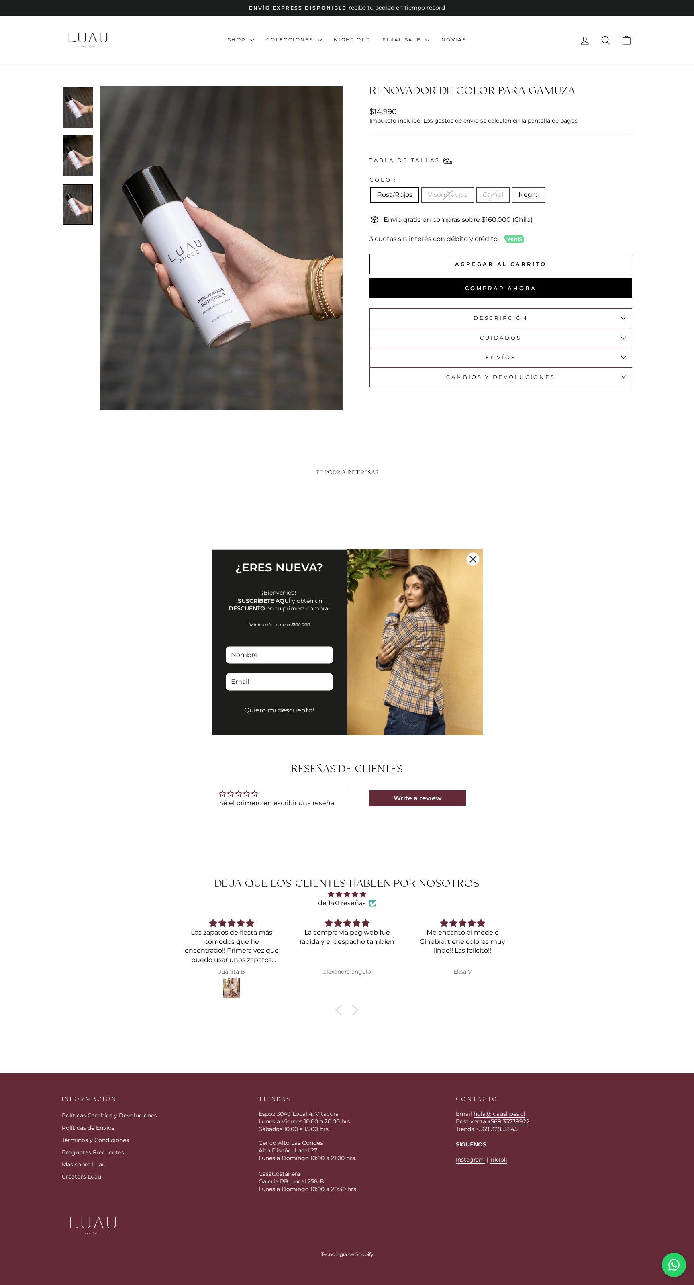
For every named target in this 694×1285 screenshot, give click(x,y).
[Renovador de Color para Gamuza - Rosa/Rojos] (113, 706)
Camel (493, 194)
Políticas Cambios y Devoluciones (109, 1115)
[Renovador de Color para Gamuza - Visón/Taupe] (124, 706)
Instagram (470, 1159)
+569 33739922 (508, 1121)
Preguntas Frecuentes (93, 1152)
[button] (341, 1009)
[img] (347, 894)
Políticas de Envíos (88, 1128)
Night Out (352, 40)
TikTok (498, 1159)
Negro (528, 194)
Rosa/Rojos (394, 194)
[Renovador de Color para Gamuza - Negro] (146, 706)
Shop (238, 40)
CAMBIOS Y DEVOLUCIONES (500, 377)
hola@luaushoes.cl (499, 1114)
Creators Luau (81, 1176)
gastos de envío (457, 120)
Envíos (501, 357)
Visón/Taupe (447, 194)
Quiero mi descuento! (279, 710)
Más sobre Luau (84, 1164)
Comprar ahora (501, 288)
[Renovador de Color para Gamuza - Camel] (135, 706)
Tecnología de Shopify (347, 1254)
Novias (453, 40)
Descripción (501, 318)
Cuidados (501, 338)
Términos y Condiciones (95, 1140)
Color (382, 180)
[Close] (473, 559)
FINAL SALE (402, 40)
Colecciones (291, 40)
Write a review (418, 798)
